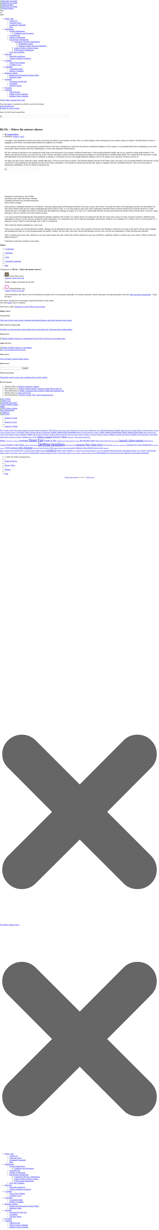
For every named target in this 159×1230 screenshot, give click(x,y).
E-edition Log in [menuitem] (15, 1196)
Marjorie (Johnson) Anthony (28, 387)
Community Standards (17, 25)
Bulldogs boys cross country (79, 430)
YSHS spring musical (56, 448)
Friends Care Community (15, 437)
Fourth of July (50, 440)
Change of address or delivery (20, 58)
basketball (127, 453)
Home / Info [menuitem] (9, 1154)
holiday (2, 441)
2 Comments (9, 249)
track (121, 453)
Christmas (3, 445)
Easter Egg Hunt (34, 445)
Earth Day (147, 445)
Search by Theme (11, 426)
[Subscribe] (5, 414)
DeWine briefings (51, 444)
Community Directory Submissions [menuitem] (27, 1177)
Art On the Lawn (87, 440)
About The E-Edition (17, 63)
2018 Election (148, 441)
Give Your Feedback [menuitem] (16, 1183)
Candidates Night (61, 441)
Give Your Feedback (16, 52)
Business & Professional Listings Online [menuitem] (24, 1206)
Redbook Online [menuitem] (15, 1208)
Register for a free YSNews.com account (30, 307)
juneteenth (106, 448)
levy (74, 451)
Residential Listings (26, 44)
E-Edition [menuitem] (8, 1191)
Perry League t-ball (6, 430)
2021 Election (25, 447)
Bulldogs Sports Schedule (18, 96)
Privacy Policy (10, 465)
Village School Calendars (18, 94)
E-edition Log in (15, 65)
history (2, 451)
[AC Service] (5, 399)
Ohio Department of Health (110, 430)
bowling (78, 451)
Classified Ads (14, 35)
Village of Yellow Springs (145, 430)
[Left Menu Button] (79, 1150)
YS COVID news (16, 451)
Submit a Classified (16, 71)
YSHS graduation (11, 448)
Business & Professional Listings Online (24, 75)
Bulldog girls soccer (94, 430)
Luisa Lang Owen (24, 393)
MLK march (36, 448)
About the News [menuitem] (15, 1158)
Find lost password (7, 106)
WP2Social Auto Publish (71, 477)
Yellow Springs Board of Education (38, 432)
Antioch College (59, 437)
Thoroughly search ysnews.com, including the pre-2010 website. (23, 377)
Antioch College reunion (131, 440)
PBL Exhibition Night (70, 445)
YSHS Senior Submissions (24, 50)
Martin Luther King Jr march (72, 441)
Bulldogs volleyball (90, 434)
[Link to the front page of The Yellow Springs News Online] (12, 100)
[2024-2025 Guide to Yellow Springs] (10, 406)
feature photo (14, 453)
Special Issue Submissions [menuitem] (19, 1175)
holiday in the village (15, 445)
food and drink (61, 453)
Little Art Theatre (43, 434)
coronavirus (34, 453)
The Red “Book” (15, 86)
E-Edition (8, 61)
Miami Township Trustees (75, 434)
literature (7, 451)
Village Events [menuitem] (14, 1223)
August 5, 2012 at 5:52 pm (14, 291)
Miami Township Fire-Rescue (120, 434)
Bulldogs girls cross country (61, 430)
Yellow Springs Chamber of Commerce (24, 430)
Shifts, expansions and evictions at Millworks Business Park (42, 391)
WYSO (6, 434)
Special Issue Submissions (19, 40)
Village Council (44, 437)
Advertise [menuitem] (8, 1210)
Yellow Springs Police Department (63, 432)
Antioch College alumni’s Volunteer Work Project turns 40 (40, 389)
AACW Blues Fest (9, 441)
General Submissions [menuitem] (17, 1166)
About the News (15, 23)
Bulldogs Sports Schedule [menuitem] (18, 1227)
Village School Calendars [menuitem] (18, 1225)
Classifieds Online (16, 69)
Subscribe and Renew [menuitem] (17, 1187)
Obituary (2, 453)
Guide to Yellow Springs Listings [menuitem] (26, 1179)
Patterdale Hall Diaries (116, 451)
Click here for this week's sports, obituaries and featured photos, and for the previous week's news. (36, 320)
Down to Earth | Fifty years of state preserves (36, 395)
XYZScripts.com (90, 477)
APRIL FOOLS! (62, 451)
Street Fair (36, 440)
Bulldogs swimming (14, 434)
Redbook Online (15, 77)
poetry (20, 453)
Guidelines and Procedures (24, 33)
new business (105, 451)
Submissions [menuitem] (9, 1164)
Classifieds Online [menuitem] (16, 1200)
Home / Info (9, 19)
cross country (76, 453)
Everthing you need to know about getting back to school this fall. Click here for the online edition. (36, 329)
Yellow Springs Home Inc (82, 437)
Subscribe (8, 54)
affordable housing (129, 451)
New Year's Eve (94, 444)
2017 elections (107, 445)
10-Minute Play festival (134, 445)
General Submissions (17, 31)
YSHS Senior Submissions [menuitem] (24, 1181)
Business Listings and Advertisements (32, 46)
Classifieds (9, 67)
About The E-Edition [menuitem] (17, 1194)
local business (101, 453)
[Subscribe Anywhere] (8, 1)
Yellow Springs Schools (58, 434)
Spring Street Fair (44, 448)
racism (24, 453)
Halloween (27, 445)
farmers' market (116, 445)
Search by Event (11, 422)
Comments (9, 253)
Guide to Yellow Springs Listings (26, 48)
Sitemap (8, 469)
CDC (50, 430)
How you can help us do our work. (13, 350)
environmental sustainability (140, 453)
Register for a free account (9, 108)
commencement (122, 445)
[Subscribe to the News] (6, 5)
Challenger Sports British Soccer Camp (89, 448)
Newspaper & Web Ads (18, 81)
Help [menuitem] (11, 1162)
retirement (68, 453)
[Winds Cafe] (5, 401)
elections (80, 444)
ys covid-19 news (29, 451)
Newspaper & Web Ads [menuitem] (18, 1212)
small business (151, 451)
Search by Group (11, 418)
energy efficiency (141, 451)
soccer (98, 451)
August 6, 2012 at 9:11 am (14, 278)
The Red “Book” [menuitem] (15, 1217)
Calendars (8, 90)
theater (55, 453)
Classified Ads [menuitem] (14, 1170)
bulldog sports (40, 451)
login (9, 104)
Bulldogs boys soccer (30, 437)
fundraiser (23, 440)
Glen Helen (20, 432)
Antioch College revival (88, 453)
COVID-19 (51, 450)
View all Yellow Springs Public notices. (14, 359)
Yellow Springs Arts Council (129, 430)
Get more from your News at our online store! (48, 339)
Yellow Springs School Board (110, 432)
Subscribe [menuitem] (8, 1185)
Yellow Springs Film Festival (103, 441)
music (7, 453)
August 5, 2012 (18, 136)
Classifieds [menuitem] (9, 1198)
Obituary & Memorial (17, 37)
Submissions (9, 29)
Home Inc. (71, 437)
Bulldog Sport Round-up (141, 434)
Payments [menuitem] (8, 1219)
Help (11, 27)
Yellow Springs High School (132, 432)
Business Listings (11, 73)
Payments (8, 88)
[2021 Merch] (10, 410)
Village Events (14, 92)
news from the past (113, 453)
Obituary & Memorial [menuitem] (17, 1173)
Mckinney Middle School (28, 434)
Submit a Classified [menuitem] (16, 1202)
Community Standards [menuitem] (17, 1160)
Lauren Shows (12, 134)
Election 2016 (115, 441)
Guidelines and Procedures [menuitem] (24, 1168)
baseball (69, 451)
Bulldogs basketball (42, 430)
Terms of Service (11, 461)
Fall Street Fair (16, 441)
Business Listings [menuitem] (11, 1204)
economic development (46, 453)
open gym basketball (68, 448)
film (28, 453)
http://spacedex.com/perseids (140, 295)
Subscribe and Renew (17, 56)
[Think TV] (4, 412)
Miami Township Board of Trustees (88, 432)
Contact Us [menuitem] (13, 1156)
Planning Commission (103, 434)
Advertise (8, 79)
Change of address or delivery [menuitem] (20, 1189)
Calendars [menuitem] (8, 1221)
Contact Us (13, 21)
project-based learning (89, 451)
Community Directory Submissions (27, 42)
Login (7, 257)
